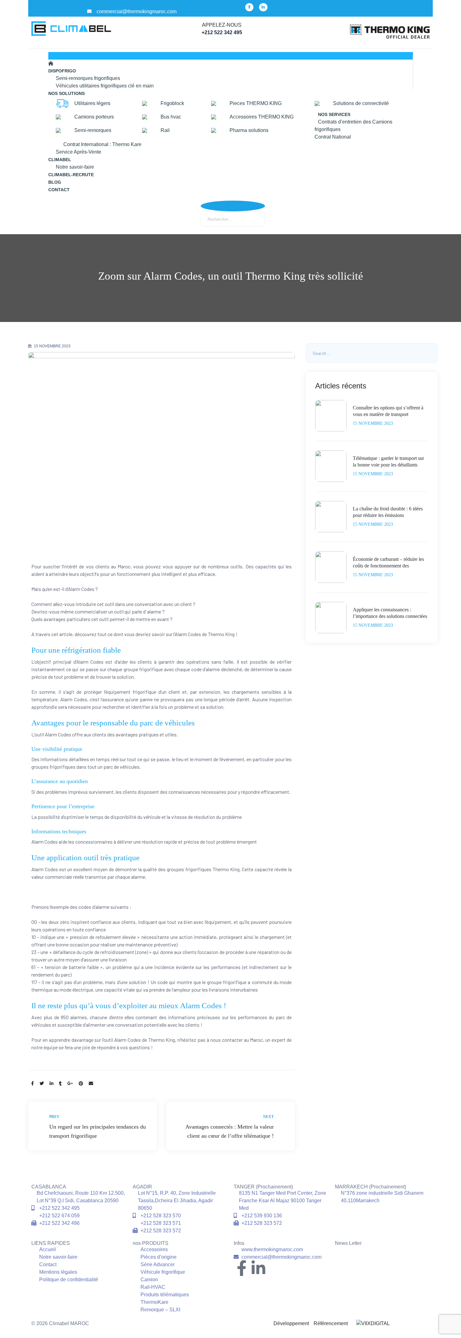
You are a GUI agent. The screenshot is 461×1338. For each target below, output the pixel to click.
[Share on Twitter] (41, 1084)
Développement (291, 1323)
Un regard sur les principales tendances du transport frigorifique (92, 1126)
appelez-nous (221, 25)
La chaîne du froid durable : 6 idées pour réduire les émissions (388, 512)
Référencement (330, 1323)
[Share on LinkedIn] (51, 1084)
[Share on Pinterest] (81, 1084)
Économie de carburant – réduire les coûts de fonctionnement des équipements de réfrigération (388, 562)
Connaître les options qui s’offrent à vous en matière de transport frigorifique (388, 411)
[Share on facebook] (32, 1084)
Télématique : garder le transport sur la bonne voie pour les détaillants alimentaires (388, 462)
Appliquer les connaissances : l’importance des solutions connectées (390, 613)
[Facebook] (249, 7)
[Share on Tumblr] (60, 1084)
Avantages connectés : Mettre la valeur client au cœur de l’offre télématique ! (230, 1126)
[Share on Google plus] (70, 1084)
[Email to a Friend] (91, 1084)
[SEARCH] (430, 353)
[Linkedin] (263, 7)
